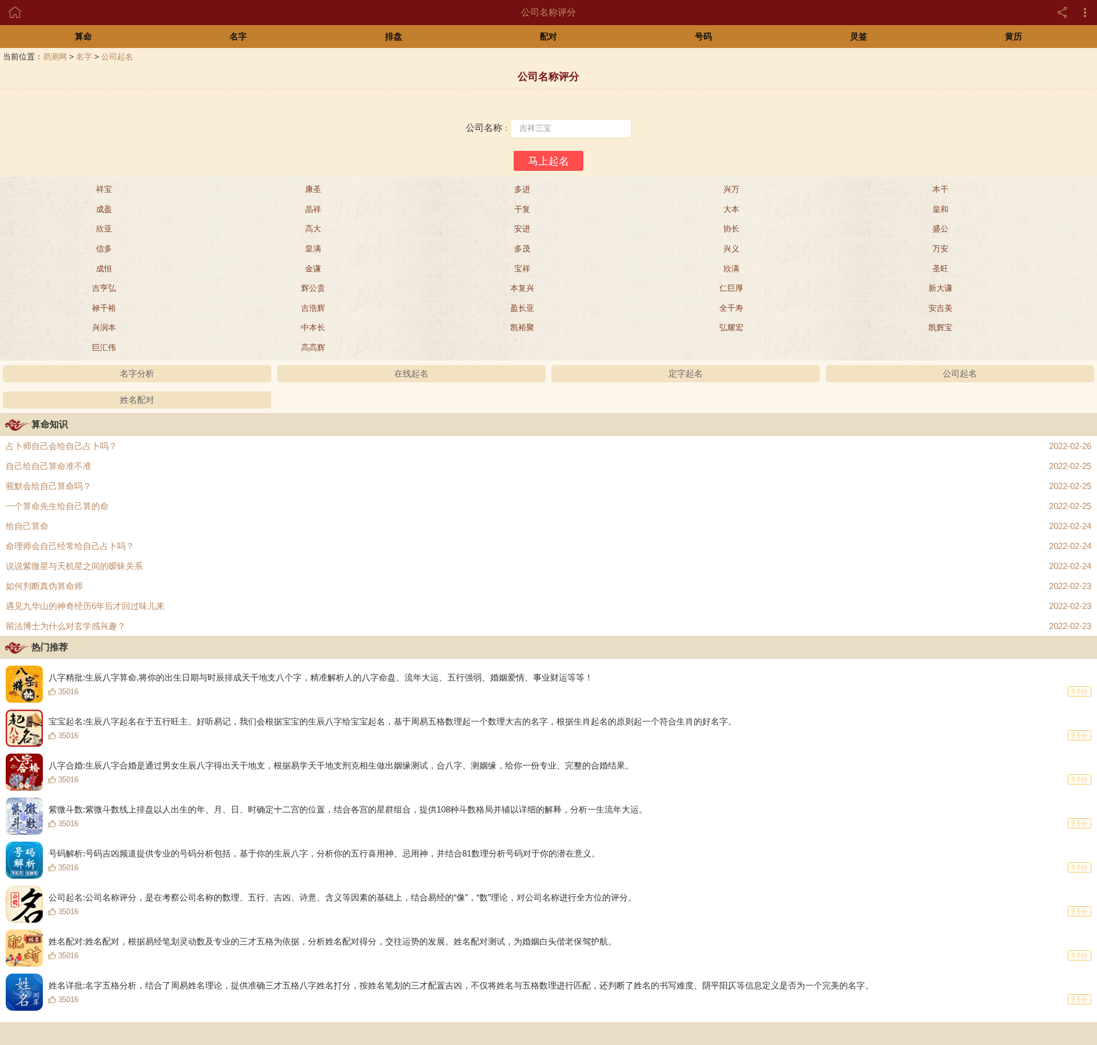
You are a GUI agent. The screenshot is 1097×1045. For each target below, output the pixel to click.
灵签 (858, 36)
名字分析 (137, 373)
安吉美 (940, 308)
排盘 (393, 36)
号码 (703, 36)
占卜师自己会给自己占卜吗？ (548, 446)
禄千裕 (104, 308)
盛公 (940, 228)
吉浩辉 (313, 308)
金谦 (313, 268)
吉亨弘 (104, 288)
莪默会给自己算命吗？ (548, 486)
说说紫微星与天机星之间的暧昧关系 (548, 566)
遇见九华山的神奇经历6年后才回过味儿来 (548, 606)
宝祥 (522, 268)
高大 (313, 228)
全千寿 (731, 308)
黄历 (1013, 36)
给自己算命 (548, 526)
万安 (940, 248)
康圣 (313, 189)
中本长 (313, 327)
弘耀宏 (731, 327)
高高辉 (313, 347)
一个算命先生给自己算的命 (548, 506)
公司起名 (117, 56)
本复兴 (522, 288)
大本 (731, 209)
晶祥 (313, 209)
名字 (238, 36)
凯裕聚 (522, 327)
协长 (731, 228)
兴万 (731, 189)
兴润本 (104, 327)
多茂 (522, 248)
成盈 (104, 209)
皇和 (940, 209)
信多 (104, 248)
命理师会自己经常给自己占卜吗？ (548, 546)
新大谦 (940, 288)
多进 (522, 189)
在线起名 (411, 373)
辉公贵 (313, 288)
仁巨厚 (731, 288)
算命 (83, 36)
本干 (940, 189)
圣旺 (940, 268)
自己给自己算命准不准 (548, 466)
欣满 (731, 268)
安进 (522, 228)
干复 (522, 209)
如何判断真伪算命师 (548, 586)
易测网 (55, 56)
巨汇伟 (104, 347)
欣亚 (104, 228)
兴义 (731, 248)
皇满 (313, 248)
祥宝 (104, 189)
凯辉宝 (940, 327)
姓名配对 (137, 400)
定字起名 (685, 373)
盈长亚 (522, 308)
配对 (548, 36)
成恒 (104, 268)
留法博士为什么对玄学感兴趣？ (548, 626)
